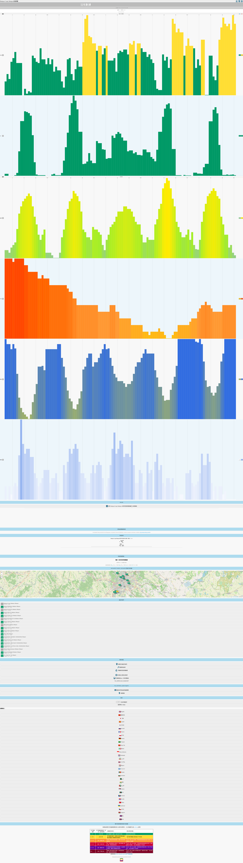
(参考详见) (121, 842)
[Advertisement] (38, 518)
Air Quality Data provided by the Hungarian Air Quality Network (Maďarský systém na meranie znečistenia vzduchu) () (121, 532)
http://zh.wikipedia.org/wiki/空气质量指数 (123, 854)
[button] (117, 592)
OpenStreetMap (235, 596)
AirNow (135, 827)
